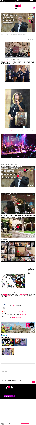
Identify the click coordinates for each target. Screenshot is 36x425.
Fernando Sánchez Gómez (18, 34)
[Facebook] (30, 0)
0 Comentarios (24, 34)
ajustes (3, 424)
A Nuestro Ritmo (9, 34)
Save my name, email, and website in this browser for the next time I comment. (11, 380)
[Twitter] (4, 335)
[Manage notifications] (1, 423)
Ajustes (31, 423)
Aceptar (23, 423)
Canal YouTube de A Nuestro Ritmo (22, 311)
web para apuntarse (7, 295)
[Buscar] (34, 8)
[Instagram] (29, 0)
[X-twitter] (31, 0)
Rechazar (27, 423)
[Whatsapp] (3, 335)
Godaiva (28, 130)
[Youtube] (33, 0)
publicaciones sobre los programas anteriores (18, 317)
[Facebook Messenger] (6, 335)
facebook (14, 305)
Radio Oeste (12, 34)
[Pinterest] (7, 335)
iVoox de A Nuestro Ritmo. (23, 314)
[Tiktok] (32, 0)
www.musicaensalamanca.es (23, 294)
